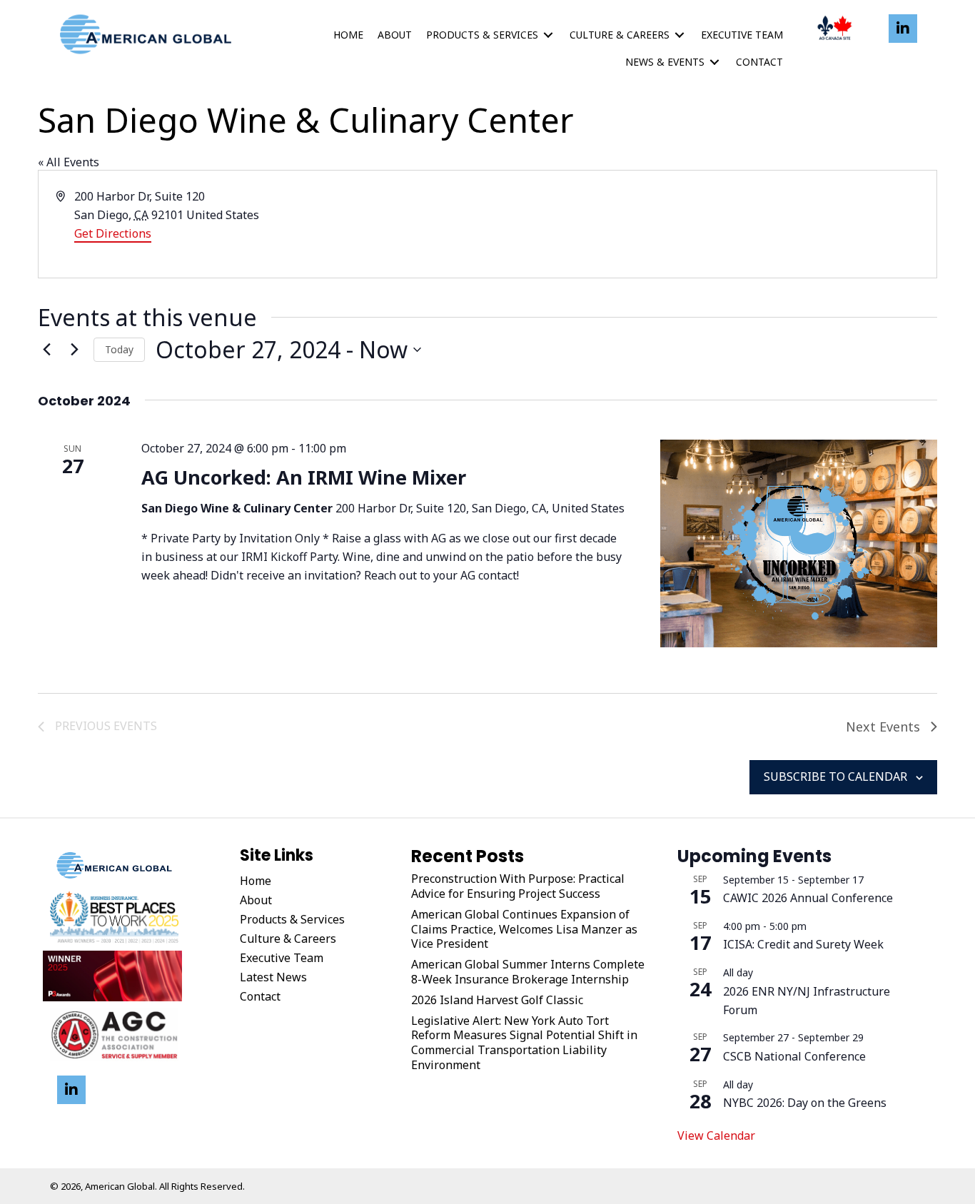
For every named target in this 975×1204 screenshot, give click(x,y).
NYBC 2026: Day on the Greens (804, 1103)
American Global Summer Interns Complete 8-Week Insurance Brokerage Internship (528, 972)
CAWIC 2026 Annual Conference (808, 898)
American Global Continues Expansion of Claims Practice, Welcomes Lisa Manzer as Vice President (524, 929)
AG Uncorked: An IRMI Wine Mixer (303, 477)
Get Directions (112, 233)
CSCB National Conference (794, 1056)
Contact (260, 996)
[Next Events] (74, 349)
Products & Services (292, 919)
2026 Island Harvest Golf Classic (497, 1000)
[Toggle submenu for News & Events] (714, 62)
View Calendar (716, 1135)
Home (255, 881)
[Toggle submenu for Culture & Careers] (679, 35)
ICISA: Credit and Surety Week (803, 944)
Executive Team (281, 958)
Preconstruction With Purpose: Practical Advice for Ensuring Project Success (518, 886)
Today (119, 349)
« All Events (68, 162)
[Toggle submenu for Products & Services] (548, 35)
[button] (903, 28)
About (256, 900)
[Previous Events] (46, 349)
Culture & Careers (288, 938)
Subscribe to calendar (835, 776)
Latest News (273, 977)
